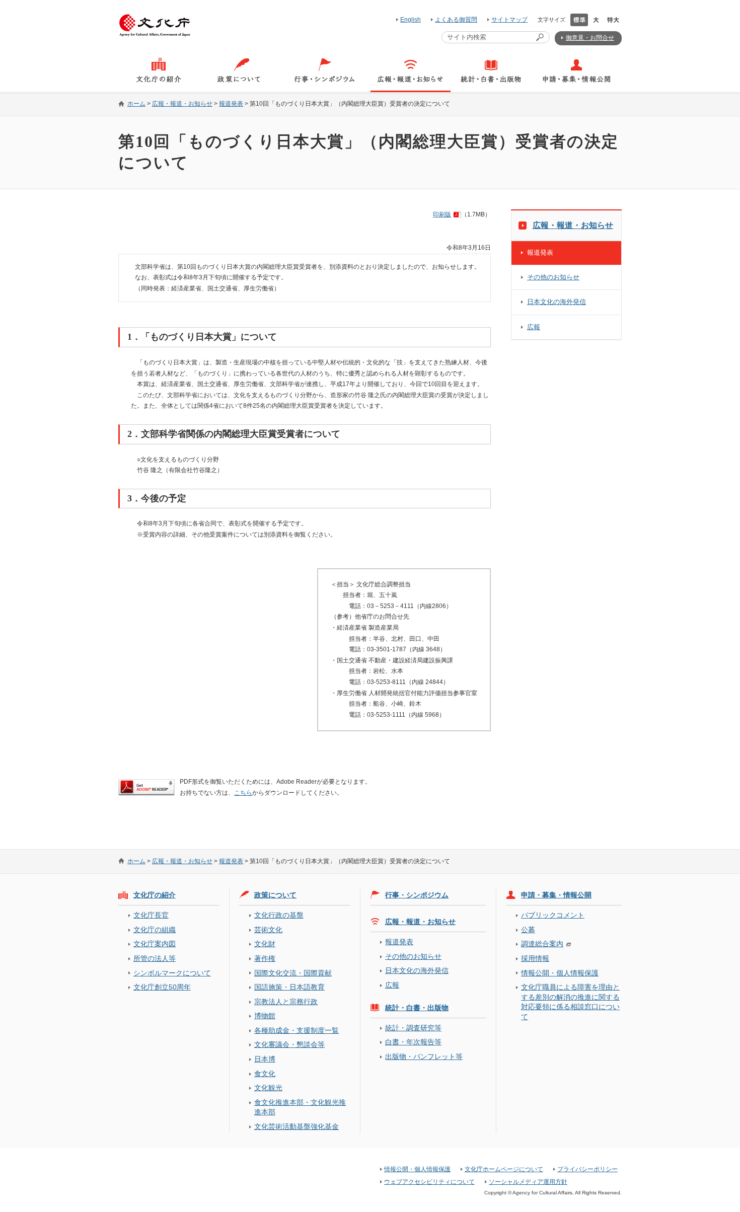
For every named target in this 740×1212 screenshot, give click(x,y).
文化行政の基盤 (279, 915)
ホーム (136, 103)
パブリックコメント (552, 915)
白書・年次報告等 (413, 1042)
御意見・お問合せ (590, 37)
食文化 (264, 1074)
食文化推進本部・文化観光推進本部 (300, 1107)
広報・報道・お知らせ (182, 103)
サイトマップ (509, 19)
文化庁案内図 (154, 944)
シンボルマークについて (172, 973)
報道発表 (231, 103)
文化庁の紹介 (154, 895)
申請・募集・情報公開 (556, 895)
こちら (243, 792)
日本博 (264, 1059)
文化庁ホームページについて (504, 1169)
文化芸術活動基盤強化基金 (296, 1126)
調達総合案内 (542, 944)
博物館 (264, 1016)
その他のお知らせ (553, 277)
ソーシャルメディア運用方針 (528, 1181)
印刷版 (442, 214)
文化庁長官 (151, 915)
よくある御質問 (456, 19)
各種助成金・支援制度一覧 (296, 1030)
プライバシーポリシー (587, 1169)
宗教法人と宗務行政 (286, 1002)
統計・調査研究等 (413, 1028)
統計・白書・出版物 (417, 1008)
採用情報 (535, 958)
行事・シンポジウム (417, 895)
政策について (275, 895)
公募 (528, 930)
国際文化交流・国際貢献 (293, 973)
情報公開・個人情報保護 (560, 973)
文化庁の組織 (154, 930)
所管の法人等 (154, 958)
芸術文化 (268, 930)
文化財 (264, 944)
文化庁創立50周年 (162, 987)
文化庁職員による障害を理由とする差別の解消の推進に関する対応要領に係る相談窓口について (570, 1001)
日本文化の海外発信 (556, 302)
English (410, 19)
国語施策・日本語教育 (289, 987)
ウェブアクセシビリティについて (429, 1181)
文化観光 (268, 1088)
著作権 (264, 958)
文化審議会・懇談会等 (289, 1044)
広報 (533, 327)
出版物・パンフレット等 (424, 1056)
